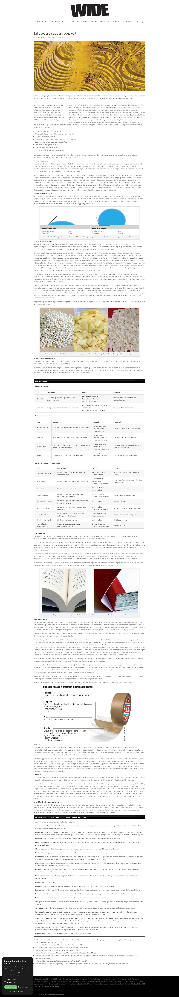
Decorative (41, 22)
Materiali (105, 22)
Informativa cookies (56, 994)
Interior (74, 22)
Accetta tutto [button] (10, 987)
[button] (17, 991)
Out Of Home (88, 984)
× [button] (31, 959)
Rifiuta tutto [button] (25, 987)
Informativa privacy (41, 994)
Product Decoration (116, 984)
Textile (93, 22)
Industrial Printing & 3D (131, 984)
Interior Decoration (101, 984)
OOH (84, 22)
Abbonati (118, 22)
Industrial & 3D (58, 22)
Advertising (132, 22)
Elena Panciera (41, 37)
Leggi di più (19, 975)
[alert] (17, 976)
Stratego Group (53, 986)
